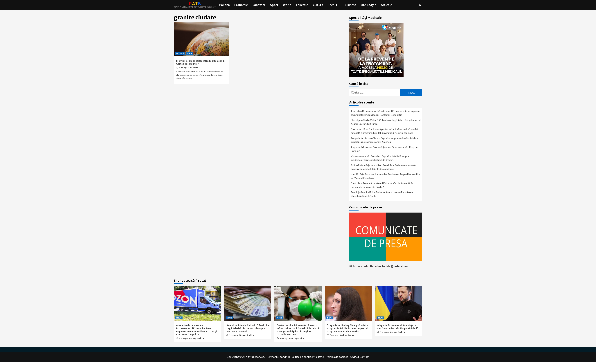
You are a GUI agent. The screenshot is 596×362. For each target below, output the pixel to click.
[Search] (420, 5)
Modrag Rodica (196, 338)
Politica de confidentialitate (307, 356)
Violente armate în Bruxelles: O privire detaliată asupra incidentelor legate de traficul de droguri (380, 158)
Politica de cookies (337, 356)
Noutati (180, 53)
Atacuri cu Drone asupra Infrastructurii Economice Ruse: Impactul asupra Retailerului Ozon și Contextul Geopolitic (385, 113)
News (179, 318)
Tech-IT (333, 5)
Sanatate (259, 5)
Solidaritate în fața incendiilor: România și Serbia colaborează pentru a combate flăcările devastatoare (383, 167)
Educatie (302, 5)
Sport (274, 5)
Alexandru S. (194, 67)
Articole (386, 5)
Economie (241, 5)
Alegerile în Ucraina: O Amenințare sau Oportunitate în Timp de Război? (384, 149)
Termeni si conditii (278, 356)
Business (350, 5)
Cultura (318, 5)
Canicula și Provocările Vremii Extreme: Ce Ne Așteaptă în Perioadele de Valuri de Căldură (382, 185)
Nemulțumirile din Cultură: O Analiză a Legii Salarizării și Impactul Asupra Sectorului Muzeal (385, 122)
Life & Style (368, 5)
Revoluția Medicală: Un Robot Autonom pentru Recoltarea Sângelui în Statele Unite (382, 194)
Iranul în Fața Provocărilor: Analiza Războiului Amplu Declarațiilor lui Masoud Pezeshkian (385, 176)
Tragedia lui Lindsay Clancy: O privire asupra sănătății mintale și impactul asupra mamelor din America (384, 140)
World (287, 5)
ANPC (354, 356)
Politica (224, 5)
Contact (364, 356)
